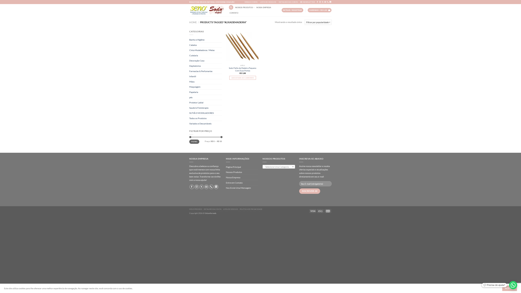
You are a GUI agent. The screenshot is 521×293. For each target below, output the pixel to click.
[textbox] (278, 167)
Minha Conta (251, 2)
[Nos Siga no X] (322, 2)
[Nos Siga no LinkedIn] (330, 2)
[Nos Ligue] (328, 2)
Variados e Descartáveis (200, 123)
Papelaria (193, 92)
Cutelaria (193, 55)
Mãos (192, 81)
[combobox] (279, 167)
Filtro (194, 142)
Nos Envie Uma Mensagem (238, 188)
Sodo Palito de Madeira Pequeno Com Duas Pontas (242, 69)
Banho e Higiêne (196, 39)
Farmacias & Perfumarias (200, 71)
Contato (234, 13)
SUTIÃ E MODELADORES (201, 113)
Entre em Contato (234, 182)
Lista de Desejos (268, 2)
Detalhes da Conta (212, 209)
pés (191, 97)
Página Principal (233, 167)
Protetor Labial (196, 102)
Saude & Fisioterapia (198, 107)
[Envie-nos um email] (325, 2)
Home (193, 22)
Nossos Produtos (244, 7)
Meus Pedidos (195, 209)
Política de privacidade (251, 209)
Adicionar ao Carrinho (242, 78)
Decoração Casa (196, 60)
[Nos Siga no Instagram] (320, 2)
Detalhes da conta (288, 2)
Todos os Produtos (198, 118)
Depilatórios (195, 66)
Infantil (192, 76)
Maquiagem (194, 86)
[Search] (231, 7)
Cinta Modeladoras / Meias (202, 50)
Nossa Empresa (263, 7)
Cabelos (193, 45)
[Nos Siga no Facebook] (317, 2)
